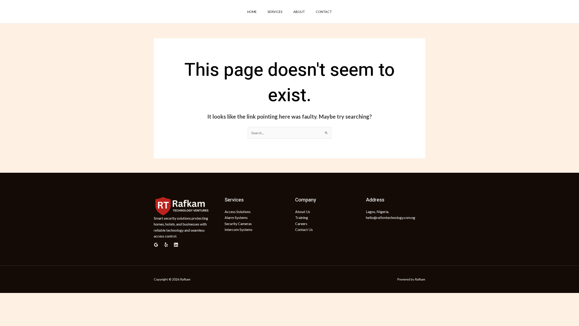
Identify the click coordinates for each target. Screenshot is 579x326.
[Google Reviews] (156, 244)
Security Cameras (238, 223)
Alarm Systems (236, 217)
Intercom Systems (238, 229)
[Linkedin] (176, 244)
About (299, 12)
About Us (302, 211)
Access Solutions (238, 211)
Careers (301, 223)
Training (301, 217)
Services (275, 12)
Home (252, 12)
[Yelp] (166, 244)
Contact (324, 12)
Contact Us (304, 229)
